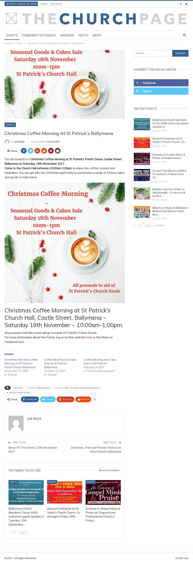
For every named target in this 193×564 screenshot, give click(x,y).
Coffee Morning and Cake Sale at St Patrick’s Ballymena (60, 363)
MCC (181, 558)
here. (21, 342)
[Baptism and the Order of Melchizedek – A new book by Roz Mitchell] (142, 193)
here (89, 337)
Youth (83, 35)
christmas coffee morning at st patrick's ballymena (77, 388)
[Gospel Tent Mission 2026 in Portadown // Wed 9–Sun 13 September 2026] (142, 175)
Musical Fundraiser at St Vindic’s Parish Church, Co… (169, 140)
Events (12, 35)
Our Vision (56, 3)
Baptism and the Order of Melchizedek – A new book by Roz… (168, 192)
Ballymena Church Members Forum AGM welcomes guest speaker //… (170, 123)
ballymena (18, 388)
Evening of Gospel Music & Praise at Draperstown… (168, 156)
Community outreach (39, 35)
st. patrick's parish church (18, 392)
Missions (67, 35)
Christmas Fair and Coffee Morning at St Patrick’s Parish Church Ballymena (21, 363)
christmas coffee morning (38, 388)
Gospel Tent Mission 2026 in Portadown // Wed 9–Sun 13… (169, 174)
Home (44, 3)
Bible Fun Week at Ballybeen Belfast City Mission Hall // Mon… (170, 211)
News (97, 35)
